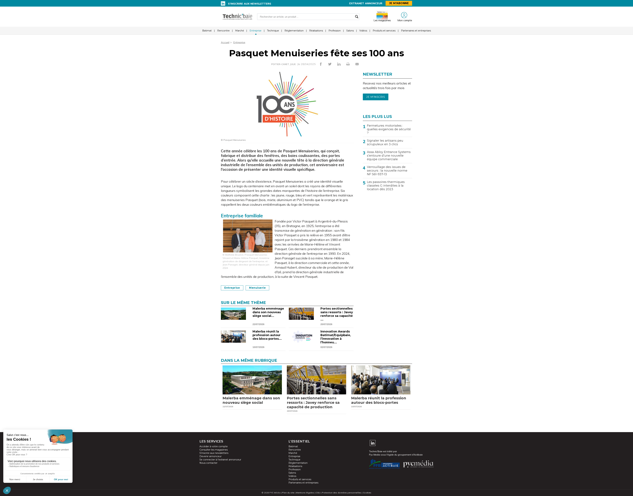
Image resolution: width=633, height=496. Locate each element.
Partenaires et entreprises (416, 30)
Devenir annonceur (210, 456)
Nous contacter (208, 462)
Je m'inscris (375, 96)
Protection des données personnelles (341, 492)
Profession (335, 30)
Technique (273, 30)
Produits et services (384, 30)
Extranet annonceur (365, 3)
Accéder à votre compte (213, 446)
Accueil (225, 42)
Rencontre (223, 30)
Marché (239, 30)
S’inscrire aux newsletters (249, 3)
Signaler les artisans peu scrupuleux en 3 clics (385, 142)
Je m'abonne (399, 3)
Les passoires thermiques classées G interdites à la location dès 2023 (386, 185)
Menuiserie (257, 287)
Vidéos (363, 30)
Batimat (207, 30)
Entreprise (255, 30)
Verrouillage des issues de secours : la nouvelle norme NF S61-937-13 (387, 170)
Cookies (367, 492)
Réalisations (316, 30)
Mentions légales (305, 492)
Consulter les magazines (213, 449)
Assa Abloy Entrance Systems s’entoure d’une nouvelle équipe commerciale (389, 155)
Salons (350, 30)
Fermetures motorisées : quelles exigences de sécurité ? (389, 129)
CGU (318, 492)
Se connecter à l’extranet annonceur (220, 459)
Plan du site (288, 492)
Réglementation (294, 30)
